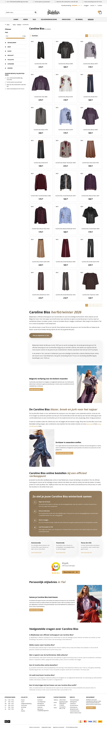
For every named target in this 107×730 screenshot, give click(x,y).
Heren (25, 19)
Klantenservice (73, 707)
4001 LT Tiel (62, 708)
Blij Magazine (40, 703)
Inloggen (86, 5)
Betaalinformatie (74, 709)
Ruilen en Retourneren (75, 712)
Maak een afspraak (35, 610)
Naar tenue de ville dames (63, 453)
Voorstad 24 (62, 707)
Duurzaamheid (41, 705)
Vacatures (39, 707)
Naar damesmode (36, 552)
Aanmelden (90, 707)
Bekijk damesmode (35, 389)
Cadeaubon (73, 703)
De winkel (79, 19)
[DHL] (100, 721)
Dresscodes (66, 19)
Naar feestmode (60, 552)
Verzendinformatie (74, 711)
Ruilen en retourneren (34, 727)
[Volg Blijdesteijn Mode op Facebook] (9, 721)
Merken (91, 19)
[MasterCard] (85, 721)
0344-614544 (62, 700)
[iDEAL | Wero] (80, 721)
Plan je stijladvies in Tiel (41, 335)
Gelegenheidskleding (49, 19)
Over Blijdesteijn (41, 701)
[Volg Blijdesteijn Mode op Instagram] (6, 721)
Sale (34, 19)
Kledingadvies (73, 701)
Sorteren (35, 36)
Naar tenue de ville (86, 552)
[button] (15, 42)
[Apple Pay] (95, 721)
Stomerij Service (74, 705)
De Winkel (23, 707)
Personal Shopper (74, 700)
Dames (16, 19)
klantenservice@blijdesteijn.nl (63, 702)
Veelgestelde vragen (46, 727)
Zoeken (35, 12)
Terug (8, 24)
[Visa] (90, 721)
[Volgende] (100, 35)
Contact (100, 5)
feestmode (89, 424)
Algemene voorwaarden (58, 727)
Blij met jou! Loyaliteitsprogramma (42, 709)
